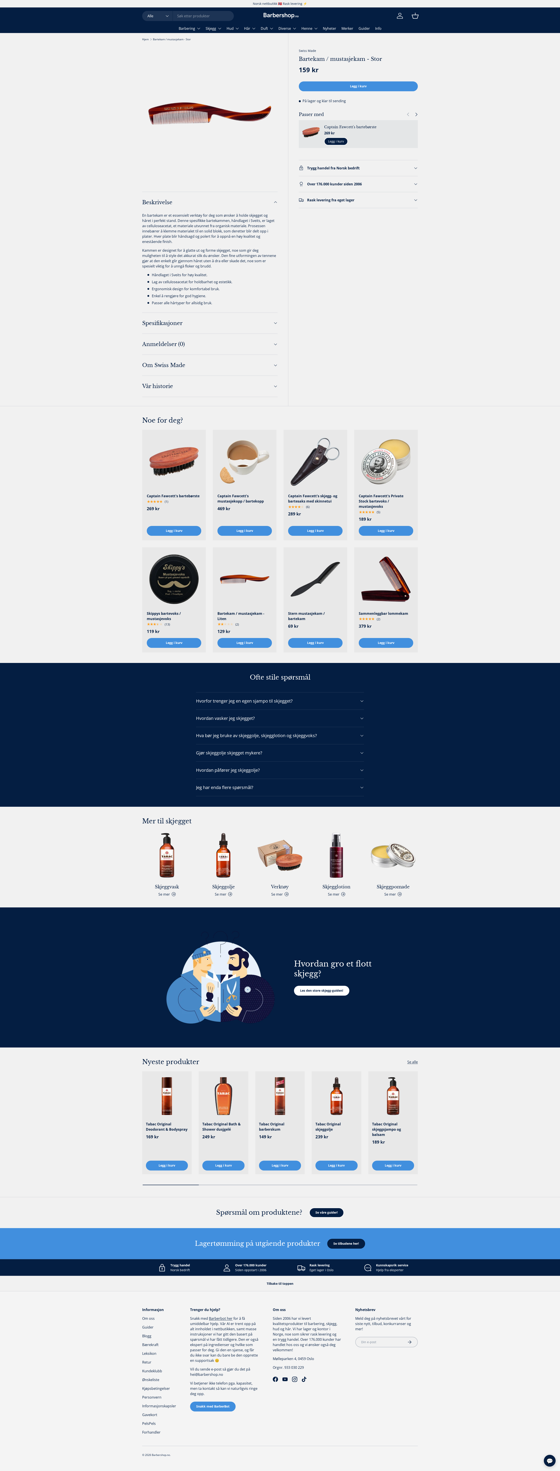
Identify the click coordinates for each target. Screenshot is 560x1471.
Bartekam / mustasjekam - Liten (240, 616)
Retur (146, 1362)
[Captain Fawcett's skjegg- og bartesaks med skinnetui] (315, 461)
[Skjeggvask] (167, 855)
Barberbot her (221, 1318)
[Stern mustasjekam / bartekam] (315, 579)
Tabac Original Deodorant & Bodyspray (166, 1127)
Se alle (412, 1062)
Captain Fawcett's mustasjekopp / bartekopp (240, 499)
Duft (264, 28)
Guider (364, 28)
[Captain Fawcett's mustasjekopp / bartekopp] (244, 461)
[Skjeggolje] (223, 855)
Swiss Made (307, 51)
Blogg (146, 1336)
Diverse (284, 28)
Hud (230, 28)
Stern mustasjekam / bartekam (306, 616)
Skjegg (211, 28)
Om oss (148, 1318)
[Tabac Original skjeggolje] (336, 1096)
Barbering (187, 28)
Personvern (151, 1397)
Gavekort (149, 1414)
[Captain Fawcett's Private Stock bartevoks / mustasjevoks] (386, 461)
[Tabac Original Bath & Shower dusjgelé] (223, 1096)
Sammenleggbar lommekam (383, 613)
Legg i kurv (358, 86)
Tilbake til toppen (280, 1283)
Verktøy (280, 886)
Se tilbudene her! (346, 1243)
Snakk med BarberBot (212, 1406)
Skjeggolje (223, 886)
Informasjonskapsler (159, 1406)
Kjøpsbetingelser (156, 1388)
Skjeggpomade (393, 886)
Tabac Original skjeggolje (328, 1127)
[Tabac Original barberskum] (280, 1096)
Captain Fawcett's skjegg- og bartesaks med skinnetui (312, 499)
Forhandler (151, 1432)
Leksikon (149, 1353)
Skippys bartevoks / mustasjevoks (164, 616)
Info (378, 28)
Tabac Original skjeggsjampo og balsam (386, 1129)
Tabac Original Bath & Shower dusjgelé (221, 1127)
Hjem (145, 39)
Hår (247, 28)
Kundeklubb (152, 1371)
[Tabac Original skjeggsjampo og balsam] (393, 1096)
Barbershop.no (161, 1455)
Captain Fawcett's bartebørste (350, 127)
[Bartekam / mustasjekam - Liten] (244, 579)
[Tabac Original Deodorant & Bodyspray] (167, 1096)
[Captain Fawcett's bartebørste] (174, 461)
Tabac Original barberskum (271, 1127)
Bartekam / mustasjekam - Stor (172, 39)
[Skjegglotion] (336, 855)
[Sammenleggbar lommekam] (386, 579)
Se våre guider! (326, 1212)
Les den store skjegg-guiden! (321, 990)
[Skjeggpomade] (393, 855)
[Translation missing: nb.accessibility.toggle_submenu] (198, 28)
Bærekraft (150, 1344)
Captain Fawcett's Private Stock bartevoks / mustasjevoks (381, 501)
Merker (347, 28)
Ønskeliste (150, 1379)
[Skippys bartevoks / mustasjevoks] (174, 579)
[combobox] (188, 16)
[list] (209, 113)
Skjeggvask (167, 886)
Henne (306, 28)
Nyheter (329, 28)
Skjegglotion (336, 886)
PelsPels (149, 1423)
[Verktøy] (280, 855)
